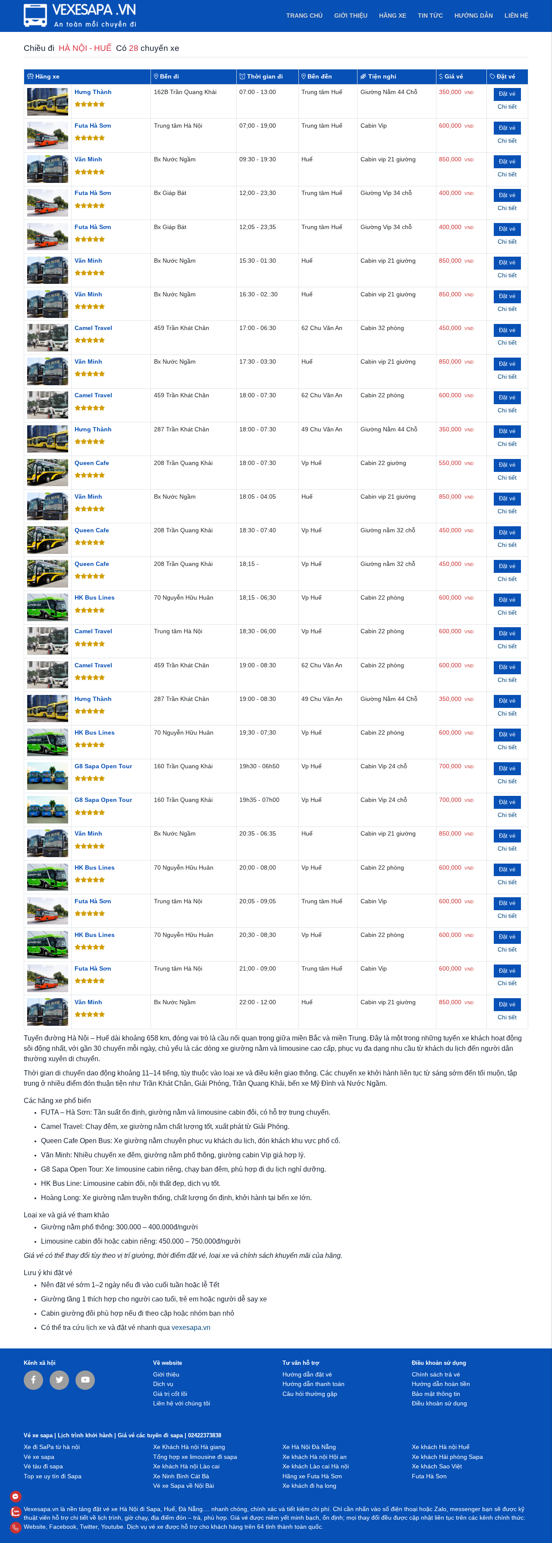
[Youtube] (85, 1380)
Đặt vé (507, 94)
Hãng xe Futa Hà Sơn (312, 1476)
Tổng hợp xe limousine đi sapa (195, 1457)
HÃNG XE (392, 16)
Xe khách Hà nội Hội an (314, 1457)
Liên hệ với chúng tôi (181, 1403)
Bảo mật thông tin (436, 1394)
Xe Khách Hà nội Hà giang (189, 1447)
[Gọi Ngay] (36, 1528)
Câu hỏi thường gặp (309, 1394)
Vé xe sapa (39, 1457)
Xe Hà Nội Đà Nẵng (309, 1447)
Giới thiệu (166, 1374)
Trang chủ (304, 16)
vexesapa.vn (191, 1327)
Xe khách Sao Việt (437, 1466)
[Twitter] (59, 1380)
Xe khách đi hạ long (309, 1486)
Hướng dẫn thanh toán (313, 1384)
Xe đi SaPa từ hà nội (52, 1447)
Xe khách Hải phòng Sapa (447, 1457)
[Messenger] (36, 1496)
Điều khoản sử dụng (439, 1403)
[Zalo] (36, 1512)
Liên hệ (516, 16)
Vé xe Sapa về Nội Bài (183, 1486)
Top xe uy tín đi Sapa (53, 1476)
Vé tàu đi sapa (43, 1466)
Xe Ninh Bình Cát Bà (181, 1476)
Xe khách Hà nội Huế (441, 1447)
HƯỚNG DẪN (474, 16)
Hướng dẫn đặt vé (307, 1374)
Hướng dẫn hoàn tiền (441, 1384)
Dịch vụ (163, 1384)
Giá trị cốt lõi (170, 1394)
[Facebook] (33, 1380)
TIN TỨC (430, 16)
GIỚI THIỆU (350, 16)
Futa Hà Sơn (429, 1476)
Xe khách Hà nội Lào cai (186, 1466)
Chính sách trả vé (436, 1374)
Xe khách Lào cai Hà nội (315, 1466)
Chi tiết (507, 107)
